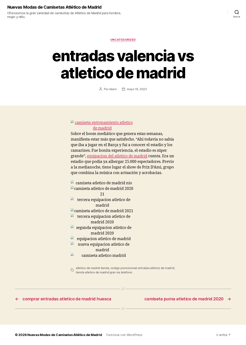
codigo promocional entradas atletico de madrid (142, 268)
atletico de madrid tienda (92, 268)
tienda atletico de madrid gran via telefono (104, 272)
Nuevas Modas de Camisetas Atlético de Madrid (54, 7)
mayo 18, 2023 (137, 89)
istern (113, 89)
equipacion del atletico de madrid (117, 156)
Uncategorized (123, 39)
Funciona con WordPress (124, 335)
